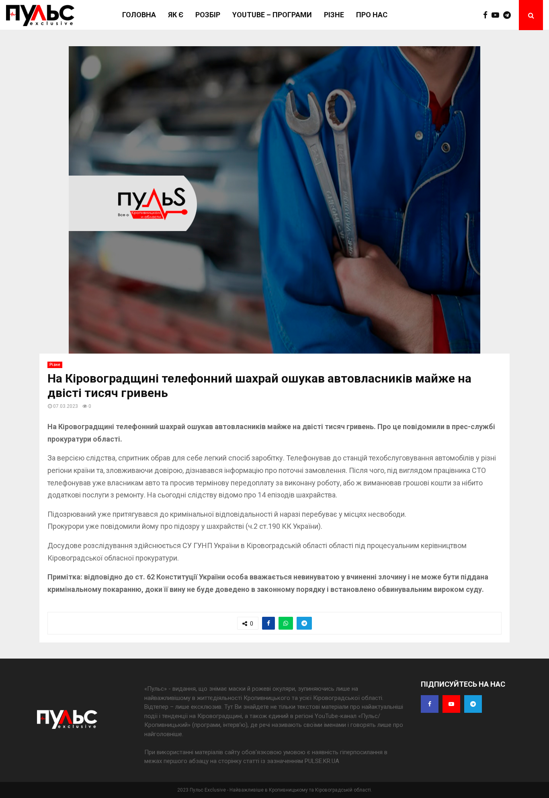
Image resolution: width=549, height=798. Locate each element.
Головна (139, 14)
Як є (175, 14)
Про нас (371, 14)
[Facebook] (487, 15)
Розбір (207, 14)
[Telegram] (509, 15)
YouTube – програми (272, 14)
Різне (334, 14)
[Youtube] (497, 15)
